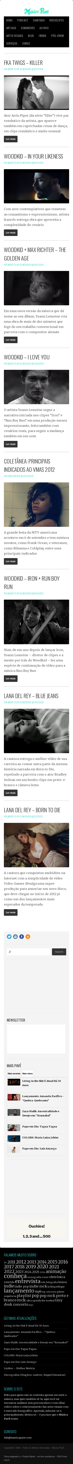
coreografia (34, 1277)
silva (29, 1300)
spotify (36, 1300)
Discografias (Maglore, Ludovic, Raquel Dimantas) (34, 1374)
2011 (11, 1262)
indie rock (38, 1286)
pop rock (47, 1295)
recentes (14, 1073)
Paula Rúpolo (29, 1456)
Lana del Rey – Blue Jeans (31, 696)
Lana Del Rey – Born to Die (32, 810)
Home (9, 20)
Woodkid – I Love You (26, 357)
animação (56, 1271)
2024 (28, 1272)
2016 (63, 1262)
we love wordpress (46, 1456)
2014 (42, 1262)
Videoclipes (56, 20)
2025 (35, 1272)
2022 (9, 1271)
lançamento (19, 1290)
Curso (26, 43)
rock (21, 1300)
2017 (9, 1267)
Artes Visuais (14, 36)
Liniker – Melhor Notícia (19, 1368)
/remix (42, 36)
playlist (24, 1295)
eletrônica (57, 1277)
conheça (15, 1276)
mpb (38, 1291)
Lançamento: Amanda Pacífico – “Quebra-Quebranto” (30, 1333)
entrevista (27, 1281)
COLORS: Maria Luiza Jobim (21, 1355)
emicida (9, 1282)
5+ (5, 1262)
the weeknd (48, 1300)
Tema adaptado (11, 1456)
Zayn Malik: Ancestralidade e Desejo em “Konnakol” (36, 1342)
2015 (52, 1262)
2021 (54, 1267)
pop (35, 1295)
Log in (7, 1460)
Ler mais (11, 139)
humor (62, 1282)
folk (43, 1282)
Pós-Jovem (57, 36)
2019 (30, 1267)
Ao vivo (44, 28)
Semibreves (28, 28)
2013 (31, 1262)
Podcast (22, 20)
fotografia (52, 1282)
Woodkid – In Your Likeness (33, 156)
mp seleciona (49, 1291)
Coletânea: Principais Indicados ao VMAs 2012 (29, 465)
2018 (20, 1267)
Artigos (11, 28)
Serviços (12, 43)
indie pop (22, 1286)
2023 (19, 1272)
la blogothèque (56, 1286)
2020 (42, 1267)
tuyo (31, 1305)
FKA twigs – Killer (23, 62)
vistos (27, 1073)
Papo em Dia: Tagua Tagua (20, 1348)
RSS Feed (62, 1456)
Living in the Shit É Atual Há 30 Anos (26, 1325)
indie (9, 1286)
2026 (42, 1272)
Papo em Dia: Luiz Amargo (20, 1361)
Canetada (39, 20)
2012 (21, 1262)
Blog (31, 36)
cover (45, 1277)
